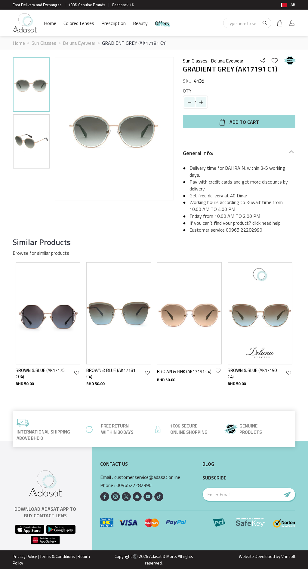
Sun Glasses (44, 43)
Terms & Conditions (57, 556)
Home (50, 23)
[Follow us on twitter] (126, 496)
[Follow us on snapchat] (137, 496)
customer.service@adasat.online (147, 477)
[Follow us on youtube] (147, 496)
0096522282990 (134, 485)
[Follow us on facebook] (104, 496)
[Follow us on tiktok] (158, 496)
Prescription (113, 23)
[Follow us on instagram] (115, 496)
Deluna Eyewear (79, 43)
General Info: (198, 153)
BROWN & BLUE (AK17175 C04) (40, 373)
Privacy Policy (25, 556)
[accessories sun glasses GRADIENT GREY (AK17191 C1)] (31, 84)
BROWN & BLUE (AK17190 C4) (252, 373)
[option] (31, 85)
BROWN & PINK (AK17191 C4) (184, 371)
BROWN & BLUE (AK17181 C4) (110, 373)
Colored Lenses (78, 23)
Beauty (140, 23)
